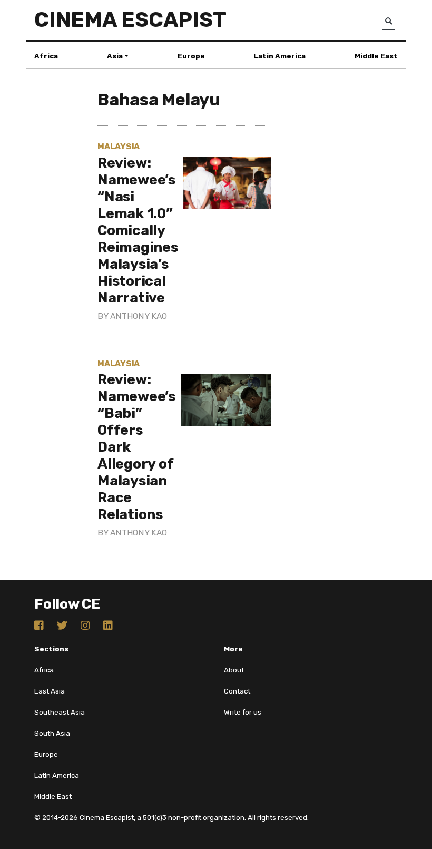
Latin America (279, 56)
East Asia (49, 691)
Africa (46, 56)
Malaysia (118, 146)
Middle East (376, 56)
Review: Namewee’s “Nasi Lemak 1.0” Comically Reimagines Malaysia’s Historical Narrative (137, 230)
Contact (237, 691)
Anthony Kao (138, 316)
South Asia (52, 733)
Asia (115, 56)
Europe (191, 56)
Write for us (242, 712)
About (234, 670)
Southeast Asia (59, 712)
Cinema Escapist (130, 19)
